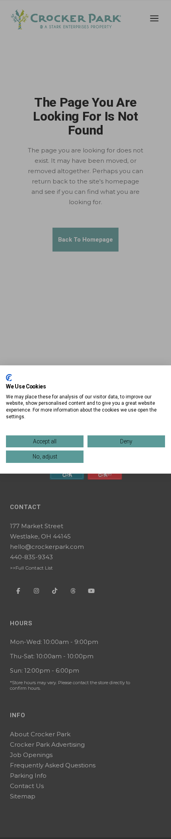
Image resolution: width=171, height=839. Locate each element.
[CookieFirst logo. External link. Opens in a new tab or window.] (9, 377)
